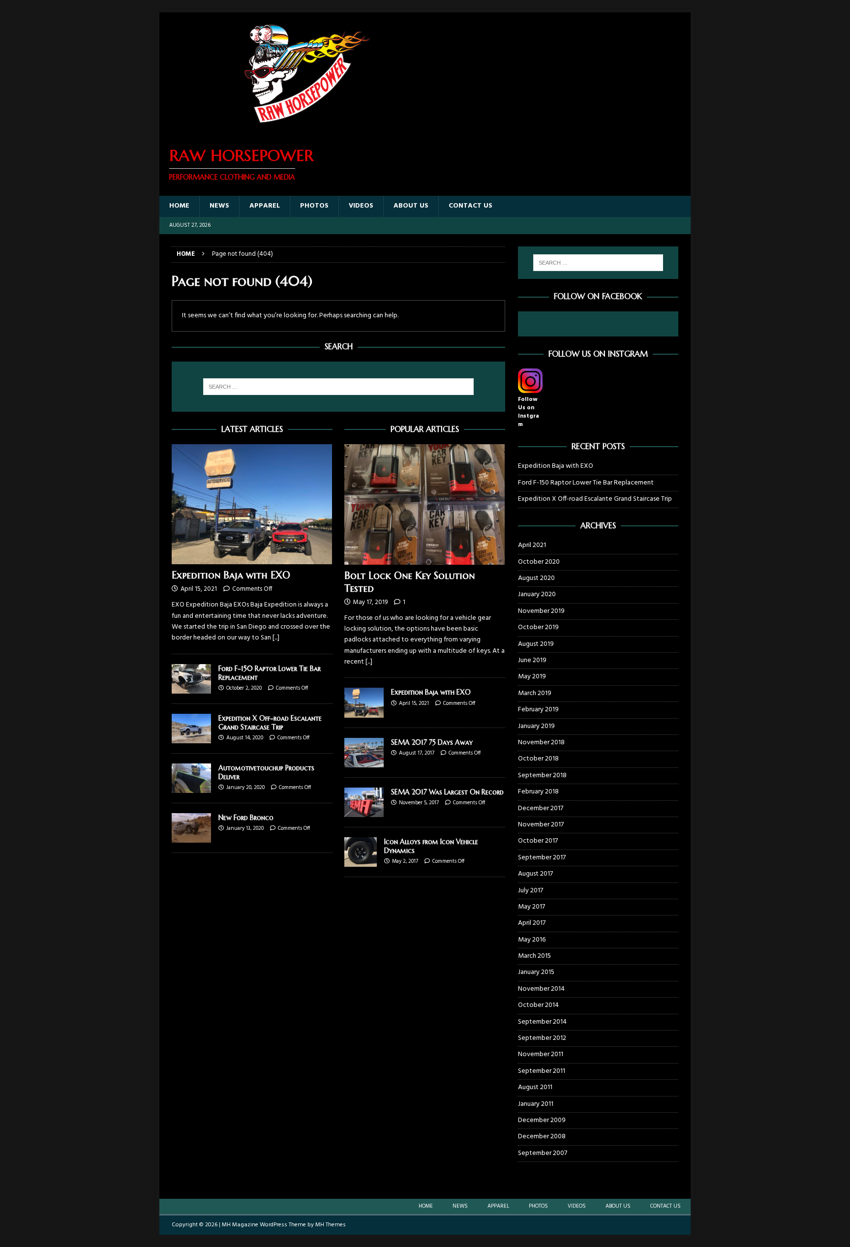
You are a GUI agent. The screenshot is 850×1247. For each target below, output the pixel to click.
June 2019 (532, 660)
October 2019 (538, 627)
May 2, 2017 (405, 861)
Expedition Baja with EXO (231, 575)
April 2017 (532, 923)
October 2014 (538, 1005)
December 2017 (540, 808)
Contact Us (470, 206)
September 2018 (542, 775)
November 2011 (540, 1054)
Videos (361, 206)
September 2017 (542, 857)
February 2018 (538, 791)
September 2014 (542, 1022)
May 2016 (532, 939)
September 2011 (541, 1071)
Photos (314, 206)
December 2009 (542, 1120)
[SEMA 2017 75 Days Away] (364, 752)
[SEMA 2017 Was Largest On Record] (364, 802)
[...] (276, 637)
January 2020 (537, 594)
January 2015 (536, 972)
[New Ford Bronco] (191, 828)
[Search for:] (338, 386)
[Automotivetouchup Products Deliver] (191, 778)
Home (179, 206)
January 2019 (536, 726)
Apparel (264, 206)
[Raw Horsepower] (307, 129)
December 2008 (542, 1136)
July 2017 (530, 890)
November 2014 (541, 989)
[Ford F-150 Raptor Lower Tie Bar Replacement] (191, 679)
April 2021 (532, 545)
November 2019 (541, 611)
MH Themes (330, 1225)
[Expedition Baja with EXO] (252, 504)
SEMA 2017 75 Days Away (432, 742)
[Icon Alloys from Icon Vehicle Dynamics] (360, 852)
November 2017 (541, 824)
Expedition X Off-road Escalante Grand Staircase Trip (270, 722)
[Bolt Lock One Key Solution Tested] (424, 504)
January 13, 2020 (245, 828)
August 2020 (536, 578)
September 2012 (542, 1038)
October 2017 (538, 841)
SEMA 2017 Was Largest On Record (447, 792)
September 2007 (542, 1153)
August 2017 (535, 874)
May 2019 (532, 676)
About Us (411, 206)
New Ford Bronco (245, 817)
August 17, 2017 (416, 753)
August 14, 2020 (244, 737)
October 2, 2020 (244, 688)
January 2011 (535, 1104)
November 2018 (541, 742)
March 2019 (534, 693)
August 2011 (535, 1087)
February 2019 (538, 709)
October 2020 (539, 562)
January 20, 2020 (245, 787)
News (219, 206)
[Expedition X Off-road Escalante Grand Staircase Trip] (191, 728)
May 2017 (531, 906)
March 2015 (534, 956)
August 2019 (536, 644)
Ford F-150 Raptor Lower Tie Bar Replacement (586, 482)
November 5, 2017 (419, 802)
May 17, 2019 (370, 602)
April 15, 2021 (199, 589)
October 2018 (538, 758)
